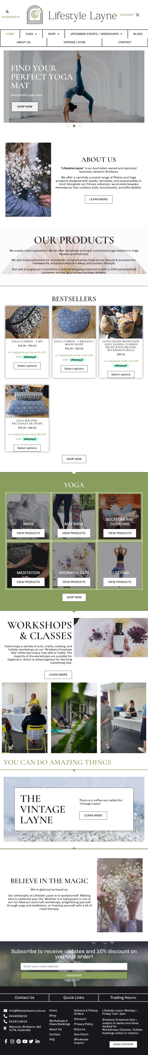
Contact (124, 42)
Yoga (29, 34)
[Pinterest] (18, 1041)
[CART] (136, 14)
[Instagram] (12, 1041)
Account (127, 14)
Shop (52, 34)
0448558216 (11, 17)
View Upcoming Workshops (38, 110)
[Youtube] (25, 1041)
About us (24, 42)
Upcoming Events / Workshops (94, 34)
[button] (7, 11)
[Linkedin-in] (37, 1041)
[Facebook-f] (6, 1041)
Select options (27, 365)
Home (10, 34)
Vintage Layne (75, 42)
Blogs (138, 34)
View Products (28, 533)
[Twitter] (31, 1041)
